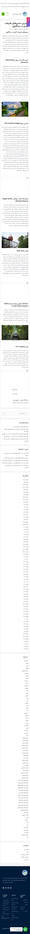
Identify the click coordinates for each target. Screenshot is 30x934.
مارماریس (26, 733)
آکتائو (27, 663)
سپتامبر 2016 (25, 634)
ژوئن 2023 (26, 529)
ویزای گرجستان (25, 835)
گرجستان (26, 730)
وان (27, 822)
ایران (27, 691)
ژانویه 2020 (26, 591)
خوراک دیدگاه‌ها (24, 857)
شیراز (27, 723)
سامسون (26, 713)
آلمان (27, 666)
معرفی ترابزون (25, 760)
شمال (27, 718)
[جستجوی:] (15, 413)
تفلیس (26, 708)
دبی (27, 711)
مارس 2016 (26, 649)
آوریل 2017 (26, 621)
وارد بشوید (15, 403)
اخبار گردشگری (25, 671)
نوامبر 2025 (25, 482)
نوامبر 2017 (26, 614)
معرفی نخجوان (25, 778)
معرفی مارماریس (24, 773)
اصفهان (26, 688)
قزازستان (26, 725)
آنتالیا (27, 668)
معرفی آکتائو (25, 738)
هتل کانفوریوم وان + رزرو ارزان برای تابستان (13, 458)
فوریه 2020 (26, 589)
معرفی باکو (26, 755)
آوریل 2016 (26, 646)
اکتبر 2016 (26, 631)
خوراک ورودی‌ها (24, 854)
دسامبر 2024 (25, 497)
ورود (27, 852)
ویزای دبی (26, 832)
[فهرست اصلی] (3, 14)
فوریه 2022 (26, 567)
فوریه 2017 (26, 624)
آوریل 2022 (25, 562)
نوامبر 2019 (26, 596)
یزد (27, 837)
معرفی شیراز (25, 770)
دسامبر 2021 (25, 572)
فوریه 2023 (25, 539)
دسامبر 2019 (25, 594)
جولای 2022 (25, 554)
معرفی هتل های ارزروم (23, 783)
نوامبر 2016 (26, 629)
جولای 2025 (25, 490)
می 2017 (26, 619)
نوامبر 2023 (25, 517)
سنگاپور (16, 29)
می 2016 (26, 644)
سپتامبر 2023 (25, 522)
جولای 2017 (25, 616)
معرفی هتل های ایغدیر (23, 790)
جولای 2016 (25, 639)
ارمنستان (26, 681)
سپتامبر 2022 (25, 549)
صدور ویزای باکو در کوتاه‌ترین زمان (20, 427)
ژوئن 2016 (26, 641)
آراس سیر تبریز (17, 14)
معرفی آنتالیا (25, 740)
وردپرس (26, 859)
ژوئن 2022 (26, 557)
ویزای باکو (26, 827)
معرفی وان (26, 812)
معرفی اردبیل (25, 743)
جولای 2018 (25, 606)
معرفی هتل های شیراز (23, 797)
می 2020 (26, 582)
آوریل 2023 (25, 534)
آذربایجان (26, 661)
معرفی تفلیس (25, 763)
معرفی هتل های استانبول (22, 785)
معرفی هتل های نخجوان (22, 807)
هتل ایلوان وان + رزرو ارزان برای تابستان (11, 460)
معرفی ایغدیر (25, 750)
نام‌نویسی (26, 849)
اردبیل (27, 676)
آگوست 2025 (25, 487)
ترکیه (27, 706)
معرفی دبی (25, 765)
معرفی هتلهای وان (24, 810)
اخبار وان (26, 673)
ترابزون (26, 703)
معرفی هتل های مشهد (23, 805)
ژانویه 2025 (25, 495)
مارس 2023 (25, 537)
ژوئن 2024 (26, 504)
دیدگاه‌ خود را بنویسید (23, 29)
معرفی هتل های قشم (23, 800)
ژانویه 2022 (25, 569)
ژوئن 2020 (26, 579)
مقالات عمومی (25, 815)
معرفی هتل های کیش (23, 802)
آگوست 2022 (25, 552)
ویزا (27, 825)
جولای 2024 (25, 502)
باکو (27, 698)
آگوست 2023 (25, 524)
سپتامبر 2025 (25, 485)
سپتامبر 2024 (25, 499)
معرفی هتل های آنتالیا (23, 780)
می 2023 (26, 532)
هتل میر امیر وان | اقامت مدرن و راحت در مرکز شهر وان (16, 436)
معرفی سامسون (24, 768)
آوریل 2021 (26, 577)
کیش (27, 728)
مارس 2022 (25, 564)
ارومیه (27, 683)
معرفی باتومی (25, 753)
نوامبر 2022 (25, 547)
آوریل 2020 (26, 584)
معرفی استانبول (25, 745)
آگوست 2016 (25, 636)
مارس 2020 (25, 586)
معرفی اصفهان (25, 748)
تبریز (27, 701)
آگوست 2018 (25, 604)
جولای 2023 (25, 527)
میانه (27, 817)
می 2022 (26, 559)
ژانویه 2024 (25, 512)
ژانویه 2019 (26, 599)
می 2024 (26, 507)
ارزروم (27, 678)
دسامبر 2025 (25, 480)
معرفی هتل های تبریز (23, 793)
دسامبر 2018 (25, 601)
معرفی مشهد (25, 775)
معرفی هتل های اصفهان (23, 788)
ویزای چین (26, 830)
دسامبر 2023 (25, 514)
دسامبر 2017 (25, 611)
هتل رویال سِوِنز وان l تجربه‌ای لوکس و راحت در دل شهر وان (15, 434)
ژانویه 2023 (25, 542)
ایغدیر (27, 693)
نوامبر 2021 (26, 574)
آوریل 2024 (25, 509)
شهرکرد (26, 720)
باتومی (26, 696)
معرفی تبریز (25, 758)
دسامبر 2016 (25, 626)
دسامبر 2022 (25, 544)
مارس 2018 (26, 609)
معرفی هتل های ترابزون (23, 795)
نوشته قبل (14, 390)
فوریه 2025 (25, 492)
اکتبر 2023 (26, 519)
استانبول (26, 686)
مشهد (27, 735)
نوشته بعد (14, 394)
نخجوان (26, 820)
